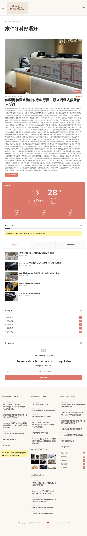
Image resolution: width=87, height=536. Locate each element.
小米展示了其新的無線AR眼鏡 (30, 293)
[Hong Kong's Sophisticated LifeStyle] (17, 8)
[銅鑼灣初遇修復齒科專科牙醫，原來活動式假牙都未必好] (11, 276)
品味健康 (10, 324)
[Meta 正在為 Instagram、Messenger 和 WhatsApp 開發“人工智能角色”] (52, 456)
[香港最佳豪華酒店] (52, 462)
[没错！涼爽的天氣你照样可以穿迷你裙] (35, 456)
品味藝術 (10, 332)
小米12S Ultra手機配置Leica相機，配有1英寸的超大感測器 (40, 263)
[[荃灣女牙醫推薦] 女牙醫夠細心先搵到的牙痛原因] (11, 256)
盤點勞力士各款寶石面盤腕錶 (29, 283)
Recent (42, 244)
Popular (15, 244)
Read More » (11, 174)
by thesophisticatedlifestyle (60, 523)
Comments (70, 244)
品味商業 (10, 328)
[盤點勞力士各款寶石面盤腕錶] (11, 286)
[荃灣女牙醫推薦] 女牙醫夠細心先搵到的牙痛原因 (36, 253)
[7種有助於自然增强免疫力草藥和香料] (35, 467)
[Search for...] (84, 8)
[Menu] (3, 8)
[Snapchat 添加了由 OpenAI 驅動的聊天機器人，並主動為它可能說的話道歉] (35, 462)
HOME (9, 22)
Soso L (9, 96)
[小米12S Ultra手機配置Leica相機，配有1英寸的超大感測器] (11, 266)
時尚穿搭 (10, 321)
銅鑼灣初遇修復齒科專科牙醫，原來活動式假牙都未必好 (42, 102)
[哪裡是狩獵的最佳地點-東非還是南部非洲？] (52, 467)
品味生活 (10, 317)
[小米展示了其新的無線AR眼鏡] (11, 296)
